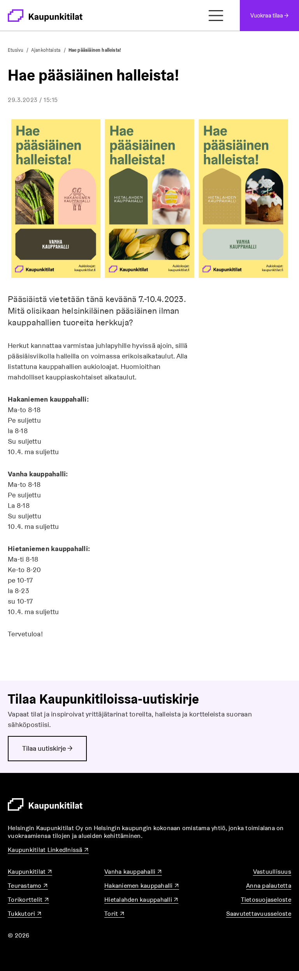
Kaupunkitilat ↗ (30, 871)
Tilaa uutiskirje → (47, 748)
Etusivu (15, 50)
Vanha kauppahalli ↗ (133, 871)
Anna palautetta (268, 885)
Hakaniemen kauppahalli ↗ (141, 885)
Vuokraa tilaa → (269, 15)
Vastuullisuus (272, 871)
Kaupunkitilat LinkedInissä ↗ (48, 850)
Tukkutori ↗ (25, 914)
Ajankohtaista (45, 50)
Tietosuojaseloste (266, 899)
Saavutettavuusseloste (258, 914)
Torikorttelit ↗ (28, 899)
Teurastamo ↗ (28, 885)
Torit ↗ (114, 914)
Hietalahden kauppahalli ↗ (141, 899)
